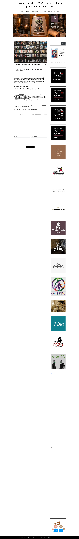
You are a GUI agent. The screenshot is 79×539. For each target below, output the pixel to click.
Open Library (21, 94)
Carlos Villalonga (37, 66)
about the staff (56, 11)
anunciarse (49, 11)
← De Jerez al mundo (21, 114)
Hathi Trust (44, 105)
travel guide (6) (43, 11)
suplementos (28, 11)
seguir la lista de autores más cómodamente (37, 91)
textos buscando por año (24, 95)
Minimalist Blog (50, 537)
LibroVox (27, 106)
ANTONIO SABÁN (34, 109)
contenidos (22, 11)
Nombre (16, 136)
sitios (27, 96)
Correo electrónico (35, 136)
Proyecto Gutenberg (29, 99)
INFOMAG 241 (61, 55)
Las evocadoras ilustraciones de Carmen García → (39, 115)
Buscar (63, 43)
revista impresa (35, 11)
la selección (43, 90)
